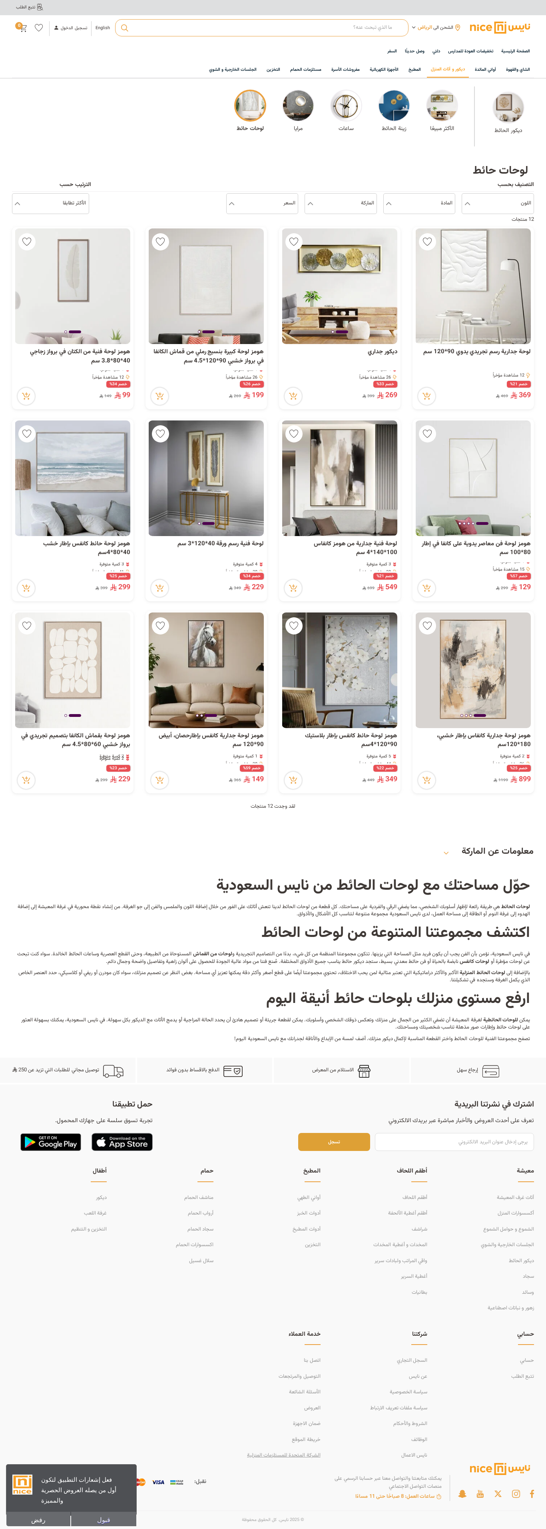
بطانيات (419, 1293)
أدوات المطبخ (306, 1229)
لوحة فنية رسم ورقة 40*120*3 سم (220, 544)
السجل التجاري (412, 1361)
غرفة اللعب (95, 1213)
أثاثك (252, 907)
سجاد (528, 1277)
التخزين (313, 1245)
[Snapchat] (462, 1494)
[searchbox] (261, 28)
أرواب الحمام (200, 1213)
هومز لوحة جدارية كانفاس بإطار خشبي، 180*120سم (484, 741)
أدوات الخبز (308, 1213)
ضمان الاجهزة (306, 1424)
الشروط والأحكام (410, 1424)
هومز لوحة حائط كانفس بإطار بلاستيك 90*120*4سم (351, 741)
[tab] (342, 332)
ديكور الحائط (521, 1261)
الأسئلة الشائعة (304, 1392)
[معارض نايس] (500, 28)
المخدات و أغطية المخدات (400, 1245)
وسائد (528, 1293)
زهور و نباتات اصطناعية (511, 1308)
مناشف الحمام (198, 1198)
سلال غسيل (201, 1261)
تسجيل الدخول (74, 28)
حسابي (527, 1361)
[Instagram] (516, 1494)
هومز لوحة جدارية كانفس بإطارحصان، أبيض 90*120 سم (211, 741)
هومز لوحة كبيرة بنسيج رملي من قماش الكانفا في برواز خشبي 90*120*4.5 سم (208, 357)
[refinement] (17, 204)
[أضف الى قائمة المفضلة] (427, 241)
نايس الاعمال (414, 1455)
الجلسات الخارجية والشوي (507, 1245)
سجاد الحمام (200, 1229)
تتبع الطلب (522, 1377)
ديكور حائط (353, 962)
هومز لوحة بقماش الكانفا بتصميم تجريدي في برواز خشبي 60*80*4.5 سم (75, 741)
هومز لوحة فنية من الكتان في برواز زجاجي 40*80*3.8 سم (80, 357)
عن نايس (418, 1377)
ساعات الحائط (83, 954)
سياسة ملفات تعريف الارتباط (398, 1408)
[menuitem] (470, 51)
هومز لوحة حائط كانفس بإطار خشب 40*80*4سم (86, 549)
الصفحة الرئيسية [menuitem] (515, 51)
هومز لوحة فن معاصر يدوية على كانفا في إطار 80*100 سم (476, 549)
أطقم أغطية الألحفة (407, 1213)
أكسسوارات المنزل (516, 1213)
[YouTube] (480, 1494)
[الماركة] (310, 203)
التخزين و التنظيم (89, 1229)
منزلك (375, 1039)
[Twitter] (498, 1494)
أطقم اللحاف (415, 1198)
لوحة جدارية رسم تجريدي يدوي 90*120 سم (477, 352)
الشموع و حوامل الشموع (508, 1229)
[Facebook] (532, 1494)
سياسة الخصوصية (408, 1392)
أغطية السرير (414, 1277)
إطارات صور (481, 1027)
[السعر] (231, 203)
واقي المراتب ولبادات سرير (401, 1261)
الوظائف (419, 1440)
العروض (312, 1408)
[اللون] (467, 203)
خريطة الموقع (306, 1440)
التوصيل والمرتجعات (299, 1377)
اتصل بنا (312, 1361)
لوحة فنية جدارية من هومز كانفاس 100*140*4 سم (355, 549)
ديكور (101, 1198)
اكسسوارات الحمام (194, 1245)
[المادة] (388, 203)
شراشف (419, 1229)
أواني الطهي (308, 1198)
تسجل (334, 1142)
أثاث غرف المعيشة (515, 1198)
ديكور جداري (382, 352)
